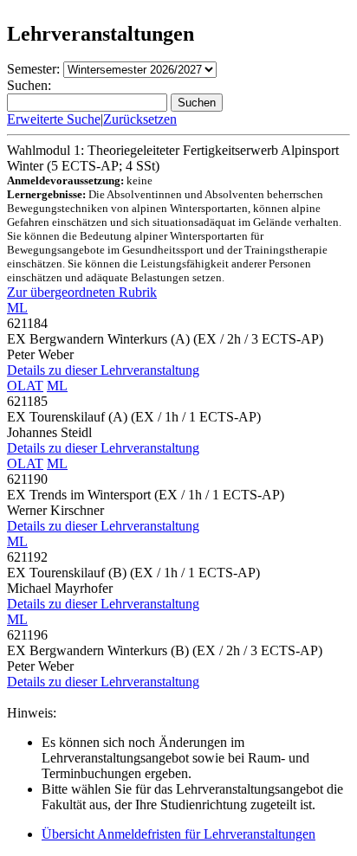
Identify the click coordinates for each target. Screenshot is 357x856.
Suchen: (29, 85)
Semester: (33, 68)
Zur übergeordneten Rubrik (82, 292)
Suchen (197, 102)
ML (17, 307)
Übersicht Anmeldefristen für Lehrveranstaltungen (178, 834)
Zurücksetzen (140, 119)
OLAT (25, 385)
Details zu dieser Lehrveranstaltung (103, 370)
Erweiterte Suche (54, 119)
